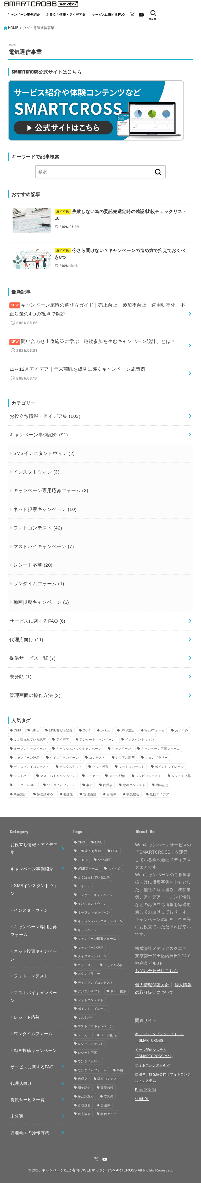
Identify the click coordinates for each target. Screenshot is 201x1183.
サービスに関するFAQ (108, 14)
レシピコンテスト (148, 776)
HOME (13, 28)
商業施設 (20, 794)
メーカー (92, 776)
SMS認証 (127, 730)
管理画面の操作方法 (34, 695)
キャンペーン (121, 749)
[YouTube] (141, 15)
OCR (86, 730)
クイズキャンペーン (64, 757)
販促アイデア (159, 794)
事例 (89, 785)
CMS (17, 730)
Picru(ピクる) (145, 1090)
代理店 (108, 785)
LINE (35, 730)
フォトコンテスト (37, 528)
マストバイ (22, 776)
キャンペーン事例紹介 (23, 14)
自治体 (111, 794)
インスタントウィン (139, 739)
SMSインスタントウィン (44, 453)
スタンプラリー (156, 757)
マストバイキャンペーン (43, 546)
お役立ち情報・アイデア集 (65, 14)
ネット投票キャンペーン (45, 509)
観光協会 (132, 794)
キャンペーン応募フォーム (160, 749)
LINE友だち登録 (60, 730)
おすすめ (181, 730)
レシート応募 (33, 565)
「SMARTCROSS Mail (153, 1056)
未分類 (20, 676)
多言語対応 (45, 794)
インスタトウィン (36, 472)
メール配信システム (150, 1050)
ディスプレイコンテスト (31, 767)
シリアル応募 (125, 757)
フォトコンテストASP (152, 1065)
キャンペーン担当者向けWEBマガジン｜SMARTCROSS (89, 1170)
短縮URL (142, 1099)
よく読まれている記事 (30, 739)
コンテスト (97, 757)
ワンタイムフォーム (38, 583)
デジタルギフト (70, 767)
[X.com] (132, 15)
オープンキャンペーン (30, 749)
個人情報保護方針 (152, 985)
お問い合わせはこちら (156, 970)
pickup (105, 730)
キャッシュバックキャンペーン (78, 749)
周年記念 (162, 785)
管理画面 (89, 794)
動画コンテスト (134, 785)
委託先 (68, 794)
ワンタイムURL (25, 785)
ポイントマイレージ (169, 767)
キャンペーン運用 (26, 757)
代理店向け (26, 639)
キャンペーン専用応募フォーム (50, 490)
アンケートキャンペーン (97, 739)
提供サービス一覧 (32, 658)
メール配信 (117, 776)
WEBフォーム (154, 730)
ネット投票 (100, 767)
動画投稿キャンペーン (41, 602)
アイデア (62, 739)
